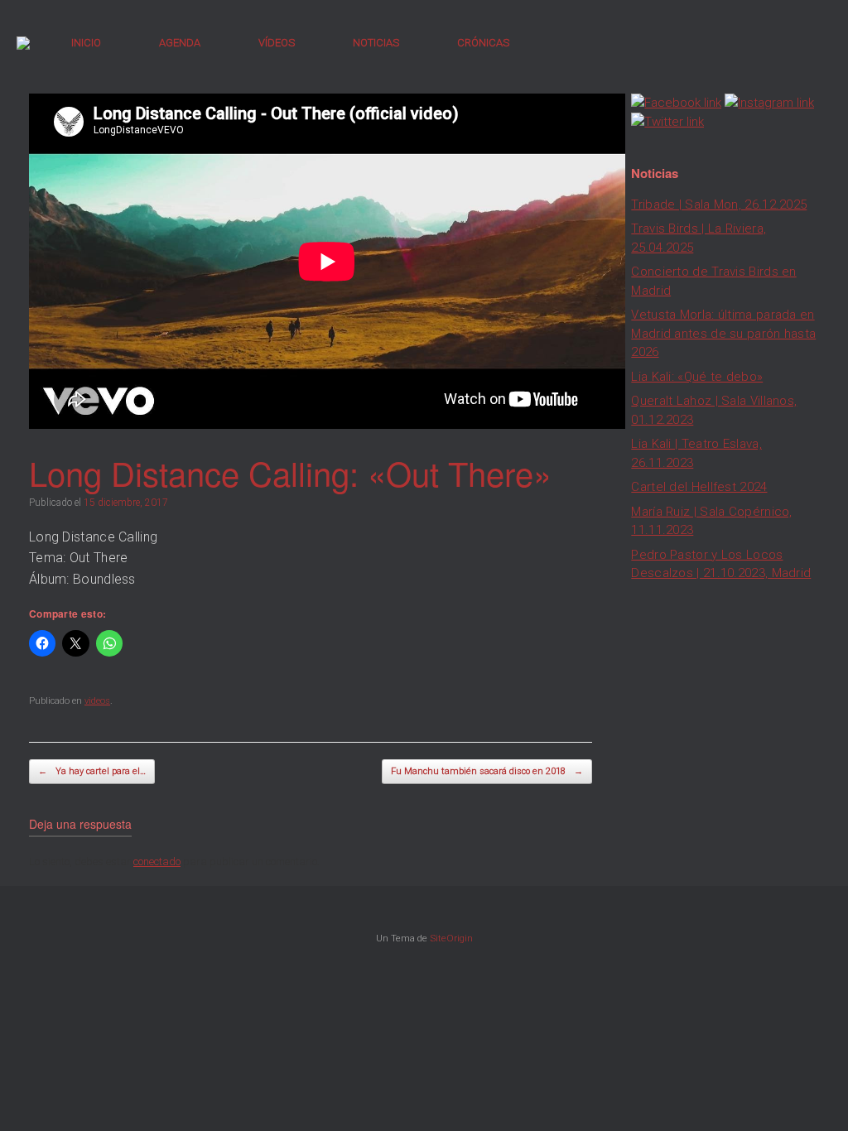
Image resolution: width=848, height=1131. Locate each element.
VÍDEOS (276, 42)
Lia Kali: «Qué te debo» (697, 376)
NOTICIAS (376, 42)
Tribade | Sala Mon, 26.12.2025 (719, 204)
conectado (157, 861)
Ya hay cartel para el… (92, 771)
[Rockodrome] (23, 43)
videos (97, 700)
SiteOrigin (451, 938)
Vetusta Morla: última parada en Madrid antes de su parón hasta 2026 (723, 333)
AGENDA (179, 42)
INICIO (86, 42)
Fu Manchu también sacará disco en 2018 (487, 771)
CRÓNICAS (483, 42)
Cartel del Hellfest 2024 (699, 486)
